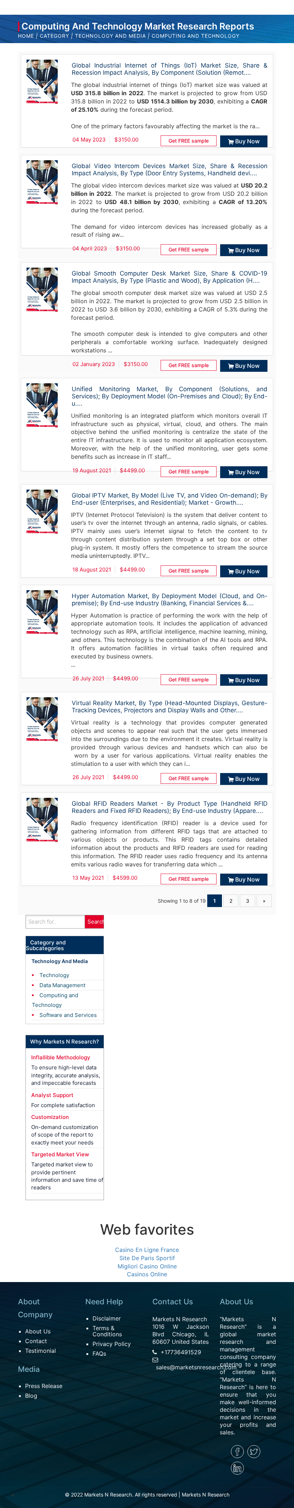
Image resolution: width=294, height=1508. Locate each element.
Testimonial (40, 1350)
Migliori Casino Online (147, 1266)
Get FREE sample (189, 141)
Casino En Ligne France (147, 1249)
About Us (38, 1331)
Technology (54, 975)
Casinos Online (147, 1274)
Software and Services (68, 1015)
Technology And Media (110, 36)
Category (54, 36)
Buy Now (247, 141)
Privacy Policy (112, 1343)
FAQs (99, 1353)
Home (26, 36)
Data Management (62, 985)
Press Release (43, 1385)
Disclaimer (107, 1318)
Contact (36, 1341)
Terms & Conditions (107, 1331)
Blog (31, 1395)
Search (95, 921)
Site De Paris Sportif (147, 1258)
